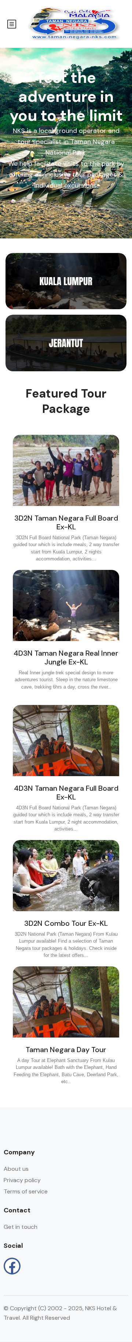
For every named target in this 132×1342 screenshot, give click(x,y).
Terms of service (26, 1191)
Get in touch (20, 1227)
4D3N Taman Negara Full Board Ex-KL (66, 792)
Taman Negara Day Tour (66, 1049)
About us (16, 1169)
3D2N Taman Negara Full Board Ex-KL (66, 522)
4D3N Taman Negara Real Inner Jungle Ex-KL (66, 657)
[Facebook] (12, 1266)
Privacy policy (22, 1180)
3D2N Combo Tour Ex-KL (66, 923)
